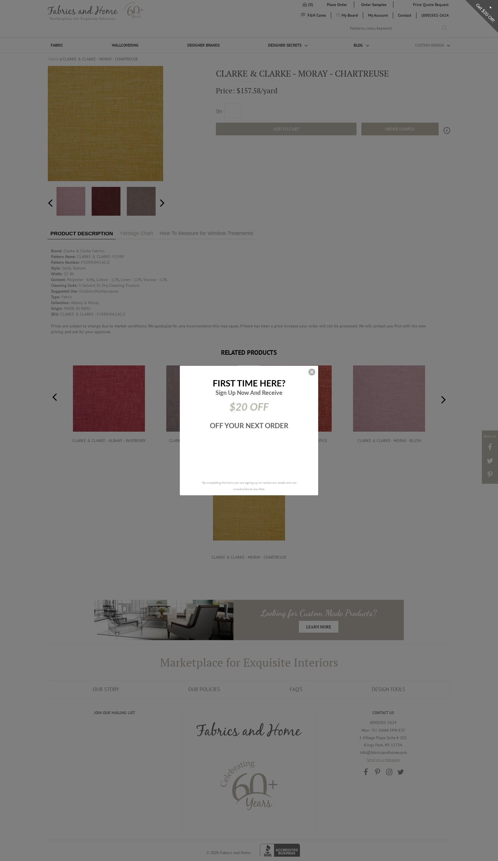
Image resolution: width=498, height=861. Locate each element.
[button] (311, 372)
